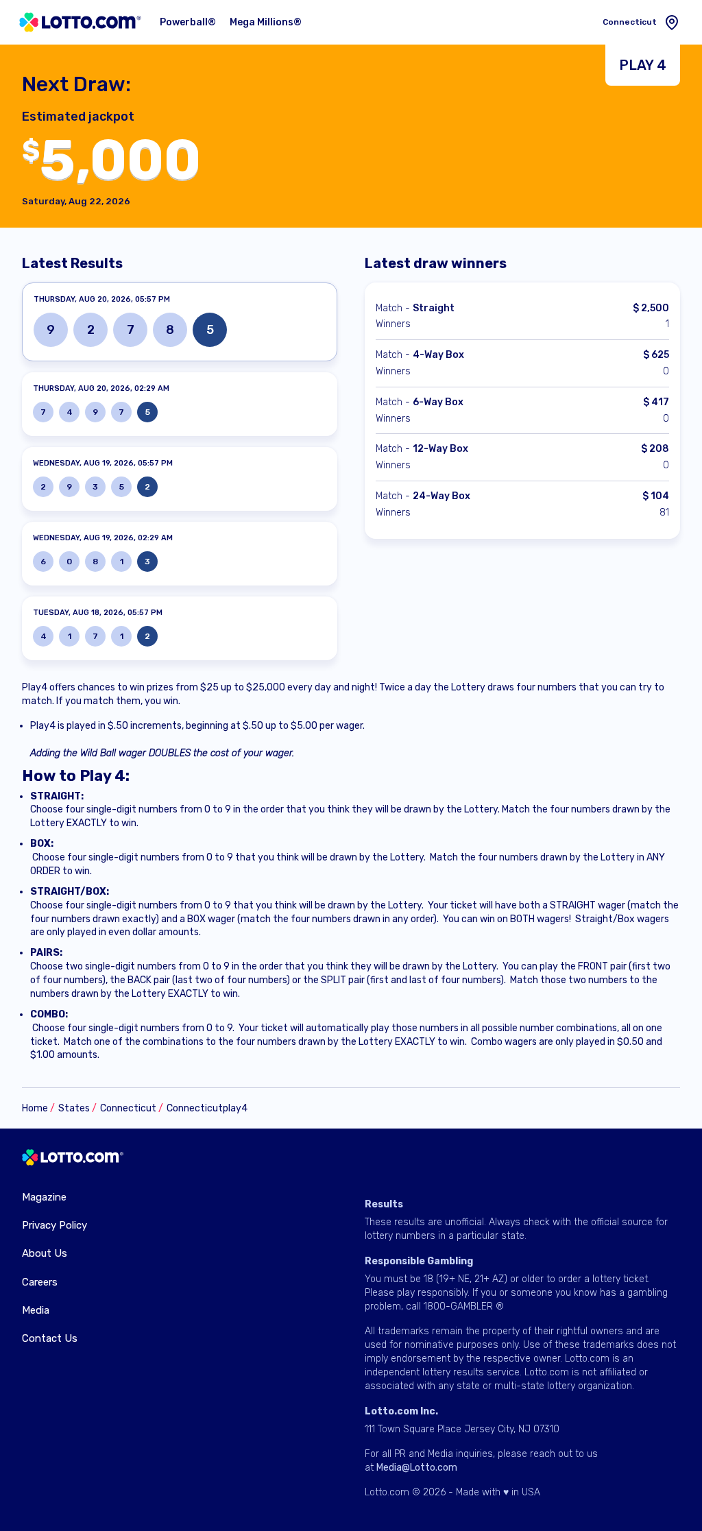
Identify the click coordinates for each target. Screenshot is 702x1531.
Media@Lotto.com (416, 1467)
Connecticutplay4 (207, 1108)
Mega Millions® (266, 22)
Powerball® (188, 22)
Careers (40, 1282)
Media (35, 1310)
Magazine (44, 1197)
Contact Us (49, 1338)
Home (35, 1108)
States (74, 1108)
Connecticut (128, 1108)
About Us (44, 1253)
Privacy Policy (54, 1225)
